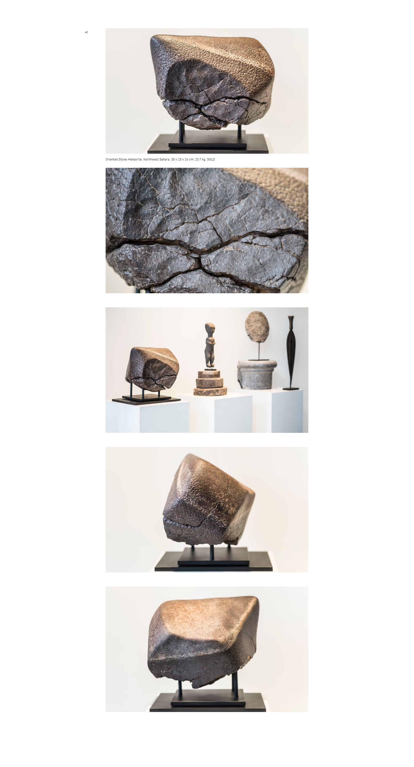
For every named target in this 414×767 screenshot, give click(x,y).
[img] (207, 91)
